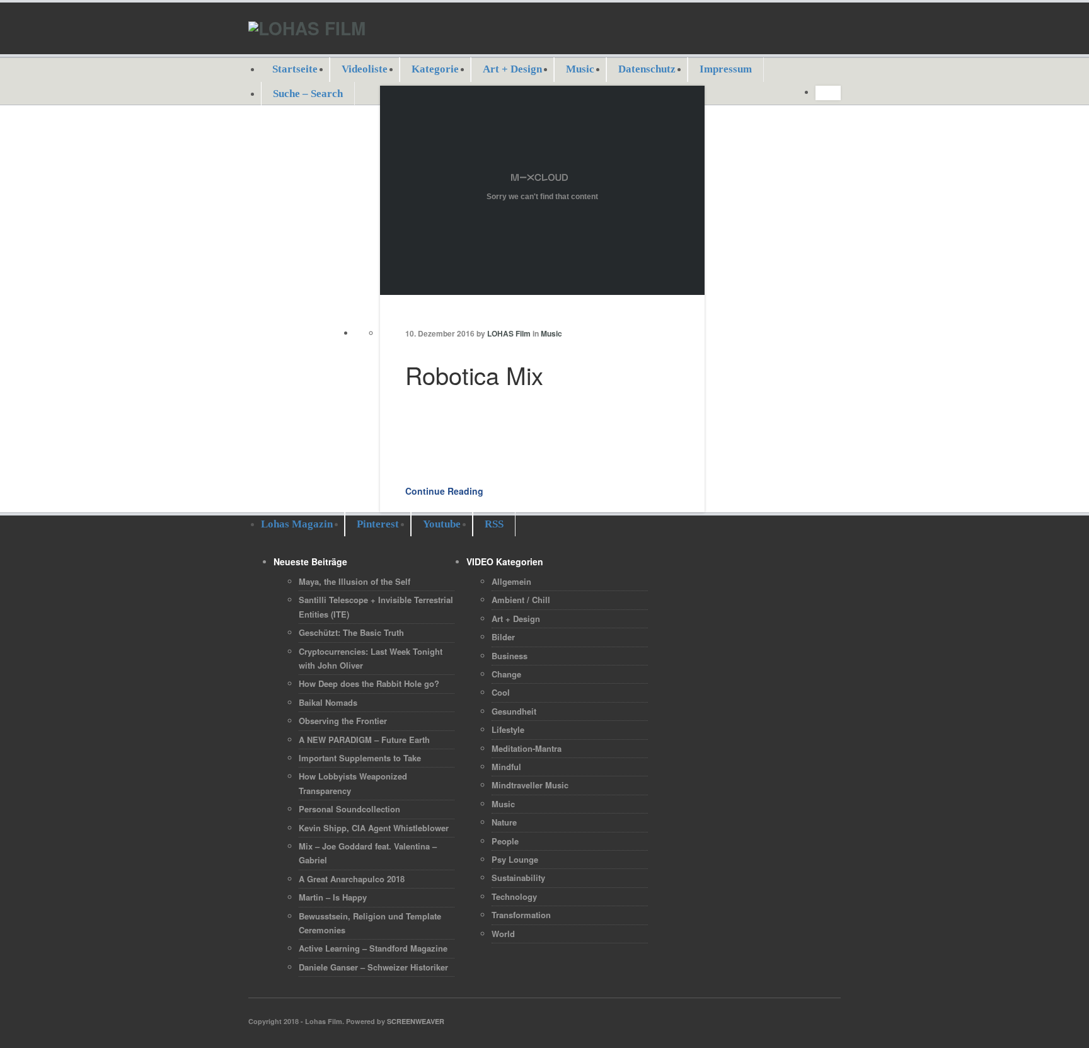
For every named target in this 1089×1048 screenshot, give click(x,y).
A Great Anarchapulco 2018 (352, 879)
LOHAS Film (509, 333)
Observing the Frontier (343, 721)
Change (506, 674)
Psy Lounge (515, 859)
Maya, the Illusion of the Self (354, 581)
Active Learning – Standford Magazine (373, 948)
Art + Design (512, 69)
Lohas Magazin (297, 524)
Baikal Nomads (328, 702)
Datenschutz (647, 69)
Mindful (506, 767)
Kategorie (435, 69)
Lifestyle (508, 729)
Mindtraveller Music (530, 785)
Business (509, 656)
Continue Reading (444, 491)
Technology (514, 896)
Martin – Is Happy (333, 897)
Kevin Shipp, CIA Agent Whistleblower (374, 828)
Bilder (503, 637)
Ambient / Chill (521, 600)
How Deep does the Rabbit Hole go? (369, 683)
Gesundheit (514, 711)
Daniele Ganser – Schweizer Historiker (373, 967)
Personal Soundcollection (349, 809)
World (503, 934)
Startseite (295, 69)
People (505, 841)
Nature (504, 822)
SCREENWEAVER (415, 1021)
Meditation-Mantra (527, 748)
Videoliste (365, 69)
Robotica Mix (474, 374)
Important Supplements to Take (360, 758)
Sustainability (518, 878)
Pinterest (378, 524)
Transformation (521, 915)
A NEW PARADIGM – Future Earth (364, 740)
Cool (501, 692)
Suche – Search (308, 94)
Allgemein (511, 581)
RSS (494, 524)
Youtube (442, 524)
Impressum (726, 69)
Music (580, 69)
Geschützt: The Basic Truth (351, 632)
